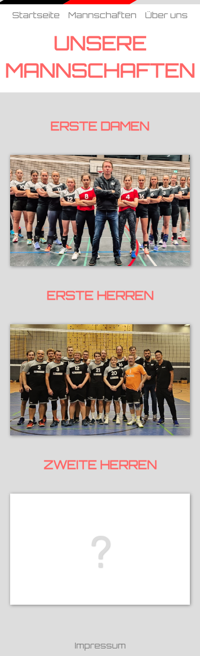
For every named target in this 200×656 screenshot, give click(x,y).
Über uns (166, 15)
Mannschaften (102, 15)
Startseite (36, 15)
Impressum (100, 645)
